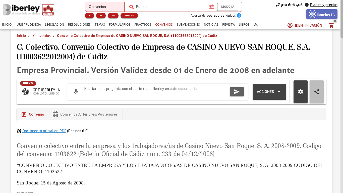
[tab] (7, 24)
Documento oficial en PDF (44, 131)
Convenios (42, 35)
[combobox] (171, 7)
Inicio (21, 35)
